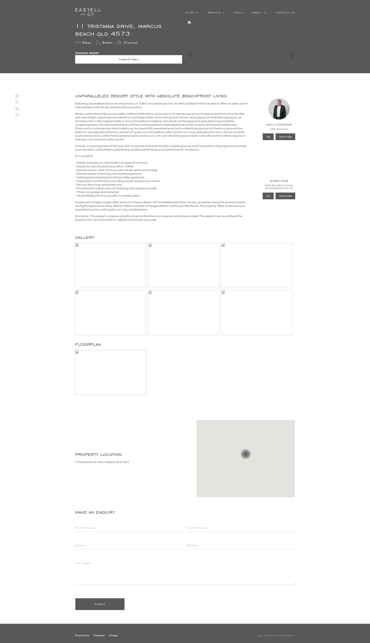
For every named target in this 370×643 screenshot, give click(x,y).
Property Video (128, 59)
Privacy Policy (82, 635)
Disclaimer (99, 635)
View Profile (285, 136)
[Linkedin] (17, 115)
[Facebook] (17, 96)
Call (268, 136)
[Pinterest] (17, 108)
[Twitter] (17, 102)
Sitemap (113, 635)
